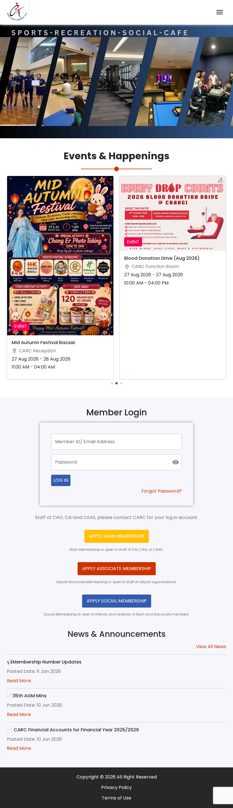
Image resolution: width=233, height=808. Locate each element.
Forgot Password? (162, 491)
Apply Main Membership (116, 536)
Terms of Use (116, 798)
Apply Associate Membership (116, 568)
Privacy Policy (116, 788)
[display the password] (175, 462)
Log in (60, 480)
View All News (211, 647)
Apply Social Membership (117, 601)
